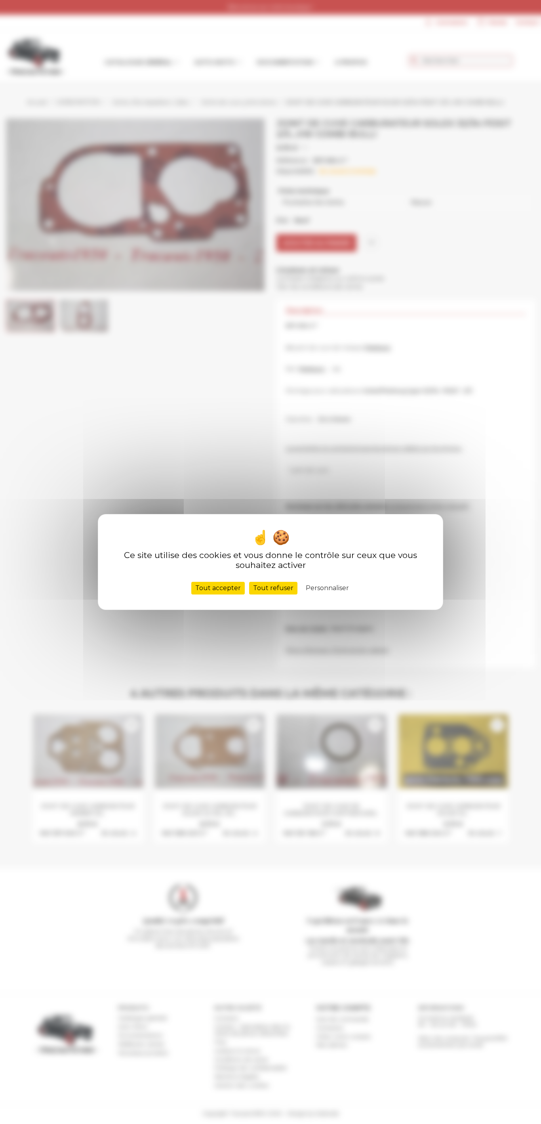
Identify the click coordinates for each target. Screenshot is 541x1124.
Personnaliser (327, 588)
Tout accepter (218, 588)
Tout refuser (273, 588)
